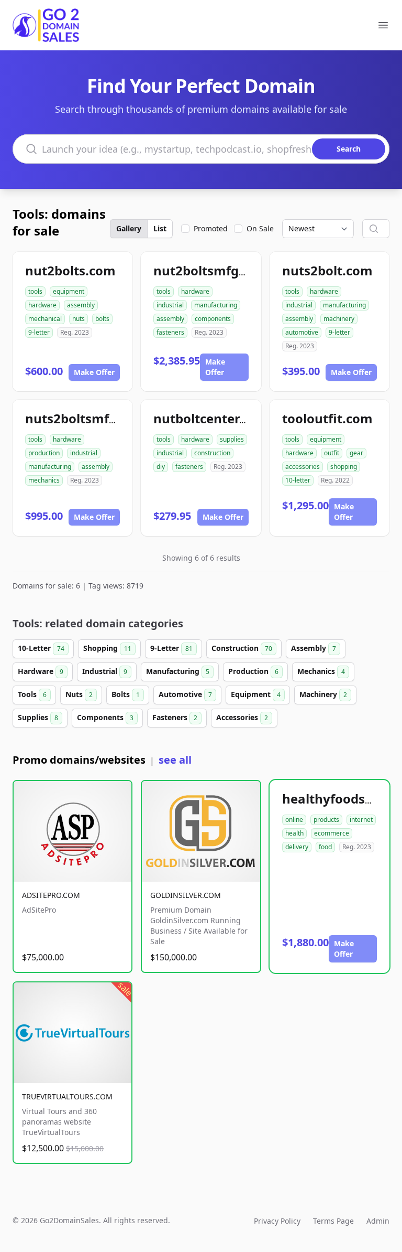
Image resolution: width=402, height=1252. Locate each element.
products (326, 819)
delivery (296, 846)
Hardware (40, 671)
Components (105, 717)
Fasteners (174, 717)
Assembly (313, 648)
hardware (42, 305)
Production (253, 671)
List (159, 228)
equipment (68, 291)
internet (361, 819)
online (294, 819)
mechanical (45, 318)
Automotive (185, 694)
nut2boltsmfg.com (211, 270)
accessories (302, 466)
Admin (377, 1221)
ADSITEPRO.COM (51, 895)
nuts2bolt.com (327, 270)
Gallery (128, 228)
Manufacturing (177, 671)
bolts (102, 318)
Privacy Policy (277, 1221)
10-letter (297, 480)
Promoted (211, 228)
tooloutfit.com (327, 418)
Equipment (256, 694)
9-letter (39, 332)
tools (35, 291)
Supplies (38, 717)
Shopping (107, 648)
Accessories (242, 717)
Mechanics (321, 671)
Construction (241, 648)
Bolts (125, 694)
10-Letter (41, 648)
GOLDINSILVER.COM (185, 895)
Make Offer (94, 372)
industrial (170, 305)
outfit (331, 452)
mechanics (44, 480)
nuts (78, 318)
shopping (343, 466)
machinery (338, 318)
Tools (32, 694)
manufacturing (215, 305)
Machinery (323, 694)
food (325, 846)
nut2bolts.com (70, 270)
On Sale (260, 228)
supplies (232, 439)
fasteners (170, 332)
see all (175, 760)
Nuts (79, 694)
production (44, 452)
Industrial (104, 671)
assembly (81, 305)
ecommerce (331, 833)
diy (161, 466)
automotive (301, 332)
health (294, 833)
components (213, 318)
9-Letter (171, 648)
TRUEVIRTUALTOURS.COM (67, 1096)
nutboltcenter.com (211, 418)
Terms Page (333, 1221)
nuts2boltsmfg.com (86, 418)
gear (356, 452)
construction (212, 452)
